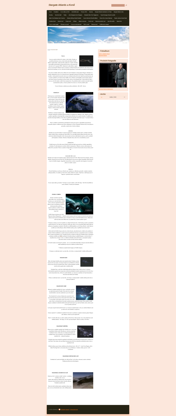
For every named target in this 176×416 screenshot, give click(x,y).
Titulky (65, 15)
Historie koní (60, 21)
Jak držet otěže (111, 21)
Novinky (51, 15)
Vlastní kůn (119, 21)
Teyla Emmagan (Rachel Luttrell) (108, 15)
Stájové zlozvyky (82, 21)
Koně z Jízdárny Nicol (104, 54)
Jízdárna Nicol (52, 21)
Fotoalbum (56, 11)
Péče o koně (86, 24)
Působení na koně (65, 24)
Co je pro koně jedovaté (76, 24)
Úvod (50, 11)
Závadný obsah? (65, 409)
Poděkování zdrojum (104, 24)
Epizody (91, 11)
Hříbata (74, 21)
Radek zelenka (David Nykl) (120, 18)
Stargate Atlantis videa (118, 11)
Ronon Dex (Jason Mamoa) (106, 18)
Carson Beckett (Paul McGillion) (90, 18)
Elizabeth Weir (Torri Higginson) (91, 15)
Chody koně (68, 21)
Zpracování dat (74, 409)
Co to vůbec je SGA (65, 11)
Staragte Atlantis (103, 55)
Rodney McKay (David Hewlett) (74, 18)
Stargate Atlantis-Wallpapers (106, 89)
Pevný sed (90, 21)
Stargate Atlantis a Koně (62, 4)
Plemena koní (94, 24)
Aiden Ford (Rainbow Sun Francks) (57, 18)
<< (101, 97)
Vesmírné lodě (58, 15)
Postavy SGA (84, 11)
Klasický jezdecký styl (100, 21)
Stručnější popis (75, 11)
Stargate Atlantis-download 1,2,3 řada (103, 11)
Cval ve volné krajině (53, 24)
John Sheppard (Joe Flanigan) (75, 15)
